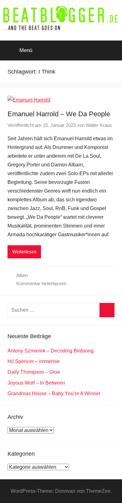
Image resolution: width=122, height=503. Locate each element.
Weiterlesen (24, 251)
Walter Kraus (99, 125)
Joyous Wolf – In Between (36, 383)
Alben (22, 275)
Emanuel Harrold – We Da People (59, 114)
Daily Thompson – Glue (34, 372)
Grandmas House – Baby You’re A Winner (54, 393)
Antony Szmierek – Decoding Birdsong (51, 350)
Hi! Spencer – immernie (34, 361)
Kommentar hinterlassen (41, 283)
